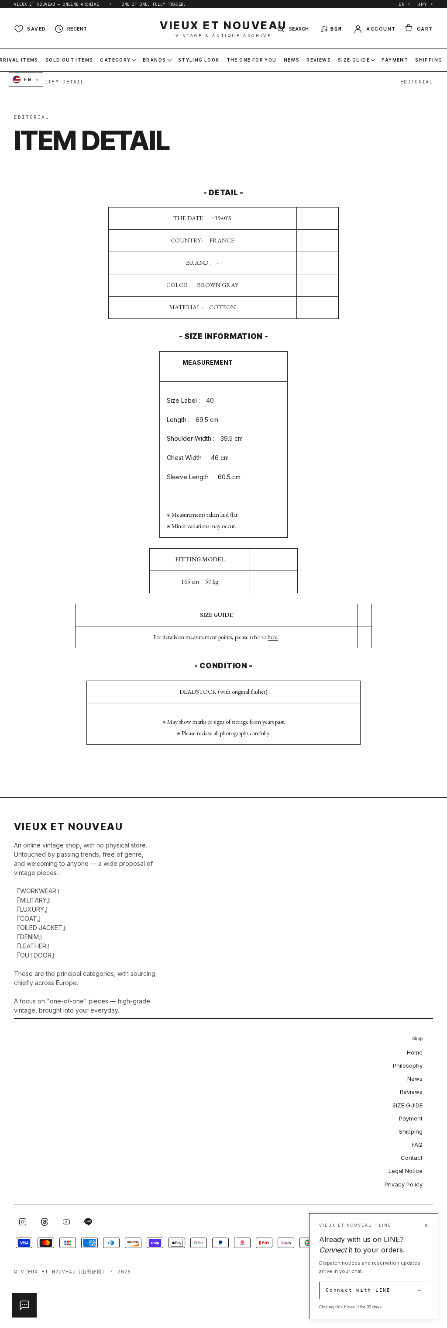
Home (415, 1052)
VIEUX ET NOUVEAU (223, 29)
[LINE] (88, 1222)
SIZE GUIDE (407, 1105)
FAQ (417, 1144)
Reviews (411, 1091)
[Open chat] (24, 1305)
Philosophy (408, 1065)
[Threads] (45, 1222)
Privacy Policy (404, 1184)
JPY (425, 4)
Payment (411, 1118)
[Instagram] (23, 1222)
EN (405, 4)
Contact (412, 1157)
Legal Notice (406, 1170)
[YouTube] (66, 1222)
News (415, 1078)
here (273, 637)
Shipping (411, 1131)
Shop (417, 1038)
